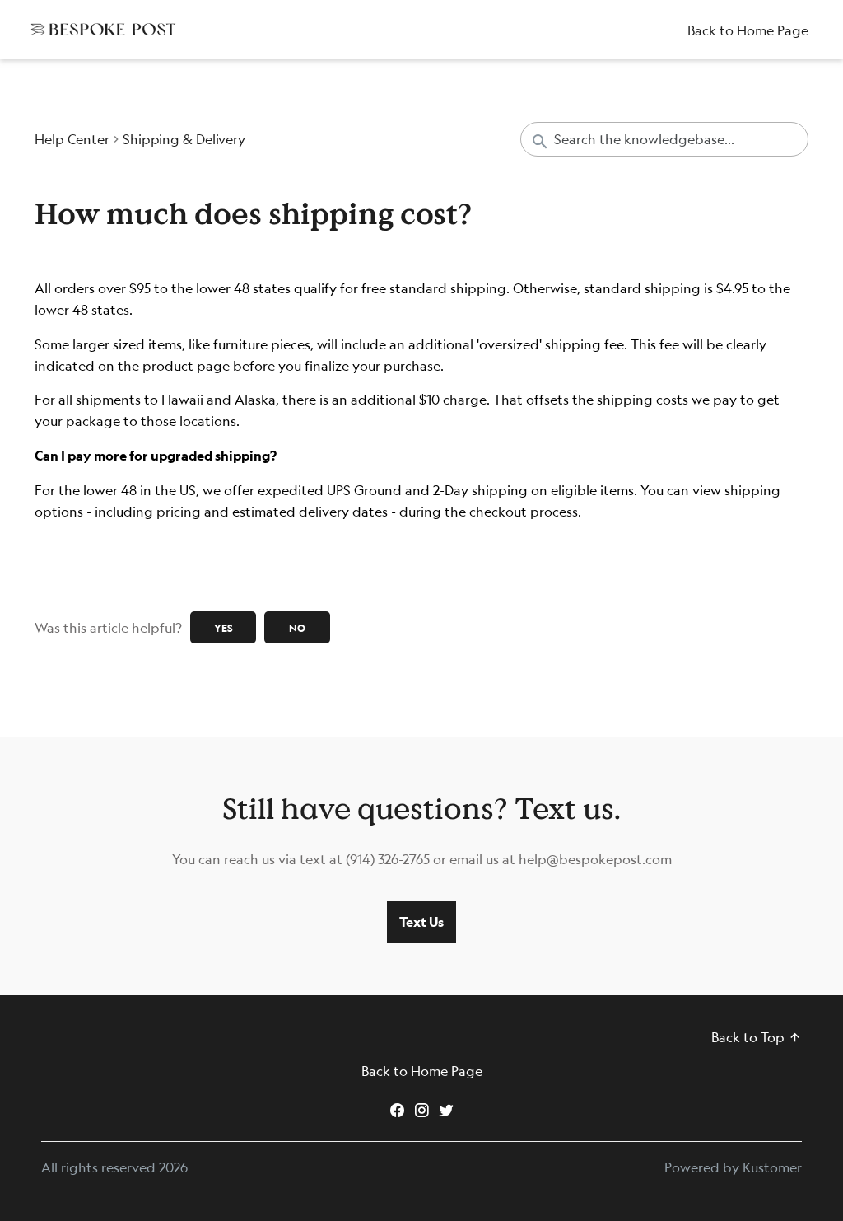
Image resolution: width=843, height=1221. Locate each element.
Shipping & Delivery (184, 139)
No (297, 627)
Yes (223, 627)
